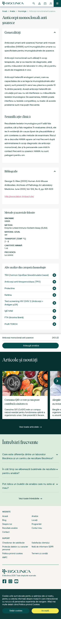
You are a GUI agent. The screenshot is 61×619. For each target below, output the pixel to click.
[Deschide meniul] (57, 3)
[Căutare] (34, 3)
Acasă (4, 11)
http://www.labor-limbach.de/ (19, 196)
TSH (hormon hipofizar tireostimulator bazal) (27, 275)
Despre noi (7, 524)
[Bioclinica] (13, 3)
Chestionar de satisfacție (13, 543)
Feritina (8, 295)
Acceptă (45, 611)
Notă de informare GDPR (42, 547)
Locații (34, 520)
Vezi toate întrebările (29, 498)
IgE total (9, 311)
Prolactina (10, 288)
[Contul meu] (51, 3)
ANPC (4, 557)
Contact (5, 532)
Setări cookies (16, 611)
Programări (37, 524)
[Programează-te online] (45, 3)
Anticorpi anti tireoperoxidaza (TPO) (23, 281)
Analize (12, 11)
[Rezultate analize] (39, 3)
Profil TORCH (11, 324)
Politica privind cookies (12, 553)
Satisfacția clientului (41, 543)
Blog (4, 520)
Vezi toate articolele (29, 427)
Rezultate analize (10, 528)
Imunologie (22, 11)
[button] (53, 275)
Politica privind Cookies (29, 604)
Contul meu (37, 528)
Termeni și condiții (40, 553)
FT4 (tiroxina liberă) (14, 317)
